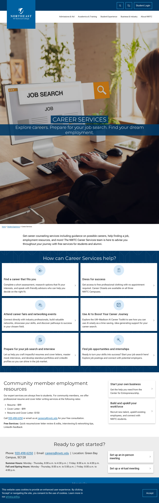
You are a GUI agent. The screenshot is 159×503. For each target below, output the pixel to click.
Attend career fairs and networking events (30, 314)
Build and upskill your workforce (123, 405)
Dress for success (93, 279)
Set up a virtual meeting (124, 468)
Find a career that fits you (20, 279)
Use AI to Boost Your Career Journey (105, 314)
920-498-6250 (15, 418)
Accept (149, 493)
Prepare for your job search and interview (29, 349)
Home (4, 226)
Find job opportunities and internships (105, 349)
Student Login (143, 5)
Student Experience (13, 226)
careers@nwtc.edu (48, 418)
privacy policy (13, 496)
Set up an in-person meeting (122, 456)
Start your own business (125, 384)
